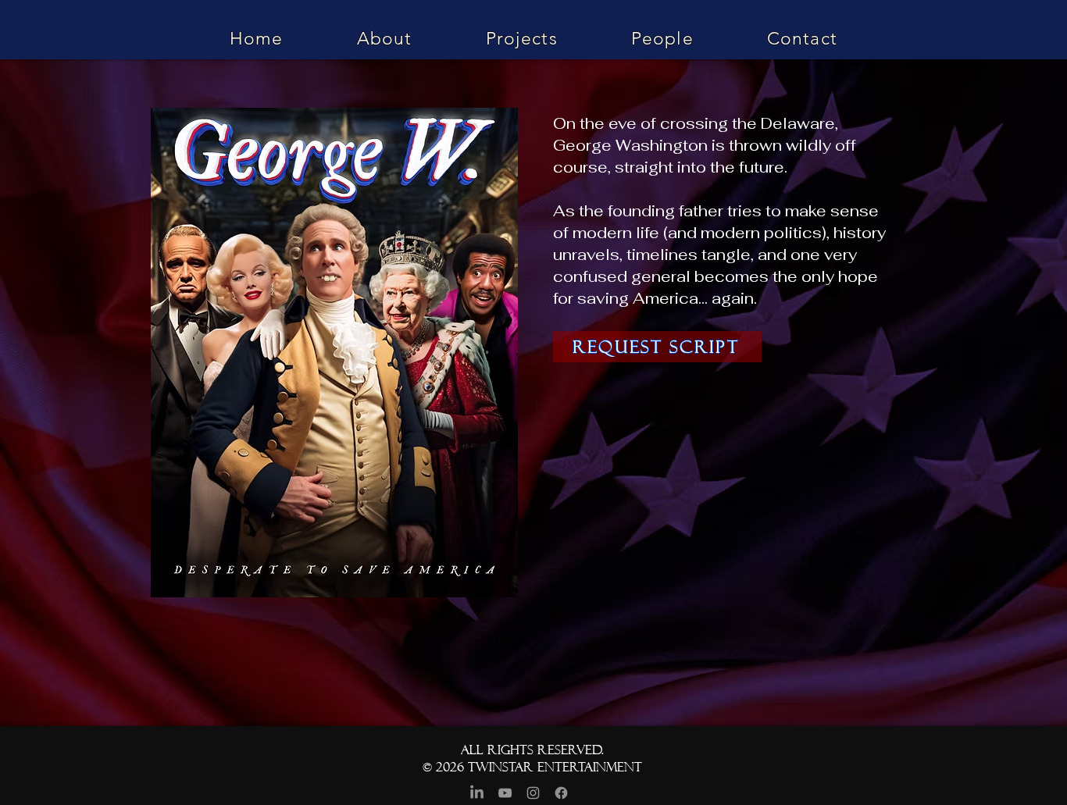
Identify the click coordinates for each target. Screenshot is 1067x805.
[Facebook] (561, 793)
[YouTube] (505, 793)
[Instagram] (533, 793)
